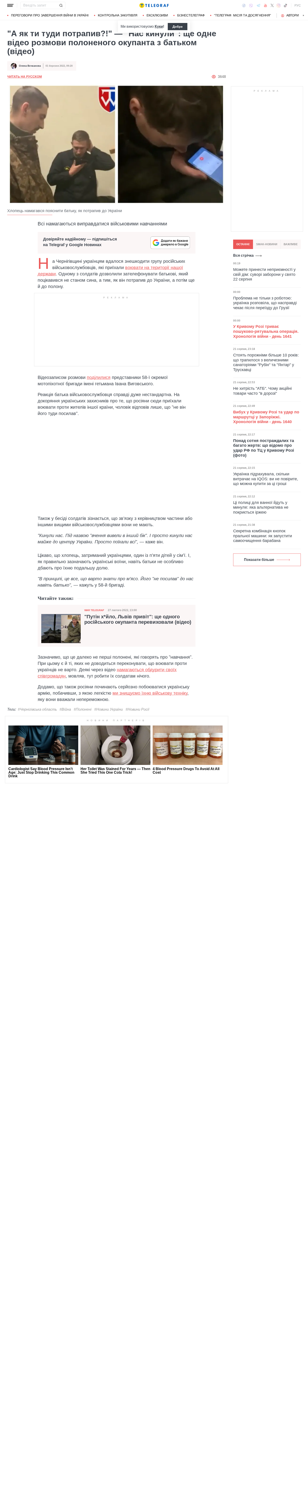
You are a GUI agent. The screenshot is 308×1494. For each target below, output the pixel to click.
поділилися (98, 377)
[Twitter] (272, 5)
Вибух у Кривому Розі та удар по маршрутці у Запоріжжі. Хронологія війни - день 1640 (266, 417)
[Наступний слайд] (303, 15)
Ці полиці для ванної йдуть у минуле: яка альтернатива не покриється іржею (260, 507)
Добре (177, 26)
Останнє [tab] (243, 244)
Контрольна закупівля (117, 15)
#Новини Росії (137, 709)
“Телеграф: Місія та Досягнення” (242, 15)
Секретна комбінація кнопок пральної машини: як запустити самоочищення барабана (262, 536)
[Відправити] (60, 5)
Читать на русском (24, 76)
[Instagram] (278, 5)
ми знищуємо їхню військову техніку (150, 693)
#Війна (65, 709)
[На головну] (154, 5)
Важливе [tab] (291, 244)
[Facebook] (244, 5)
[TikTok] (285, 5)
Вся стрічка (243, 255)
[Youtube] (265, 5)
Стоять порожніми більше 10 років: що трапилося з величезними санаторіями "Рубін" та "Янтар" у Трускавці (266, 362)
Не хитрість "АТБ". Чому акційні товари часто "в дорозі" (262, 391)
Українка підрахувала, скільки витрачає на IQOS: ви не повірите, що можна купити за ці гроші (265, 479)
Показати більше (259, 560)
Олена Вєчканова (30, 65)
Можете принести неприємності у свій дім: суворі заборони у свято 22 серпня (264, 274)
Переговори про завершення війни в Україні (50, 15)
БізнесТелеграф (191, 15)
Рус (297, 5)
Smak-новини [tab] (266, 244)
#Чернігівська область (37, 709)
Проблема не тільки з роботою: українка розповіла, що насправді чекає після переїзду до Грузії (265, 303)
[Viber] (251, 5)
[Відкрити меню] (10, 5)
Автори (292, 15)
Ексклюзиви (157, 15)
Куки (159, 26)
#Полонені (83, 709)
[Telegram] (258, 5)
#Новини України (108, 709)
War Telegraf (94, 610)
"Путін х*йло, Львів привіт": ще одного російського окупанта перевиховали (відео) (137, 619)
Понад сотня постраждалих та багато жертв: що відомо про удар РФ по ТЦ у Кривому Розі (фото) (263, 448)
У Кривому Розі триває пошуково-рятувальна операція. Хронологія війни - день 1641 (266, 331)
